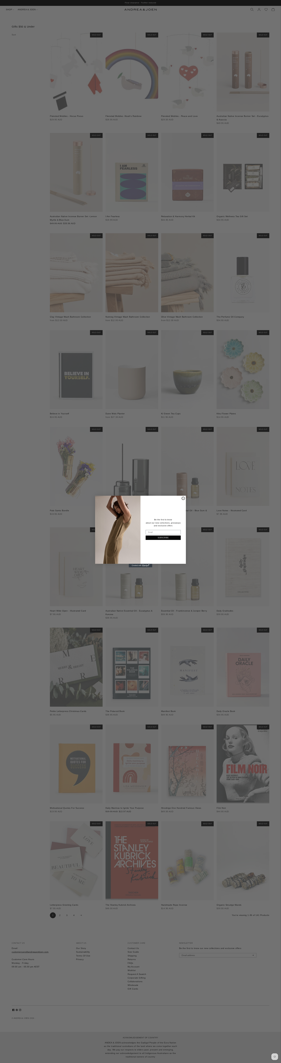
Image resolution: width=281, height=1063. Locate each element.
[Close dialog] (183, 498)
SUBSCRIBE (163, 538)
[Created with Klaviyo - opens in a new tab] (140, 565)
